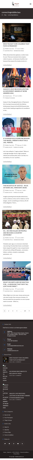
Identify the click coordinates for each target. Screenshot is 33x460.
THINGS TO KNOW (10, 98)
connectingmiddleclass (13, 15)
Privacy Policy (16, 453)
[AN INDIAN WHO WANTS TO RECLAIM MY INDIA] (5, 373)
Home (4, 452)
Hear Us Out (7, 415)
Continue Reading (7, 65)
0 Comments (18, 361)
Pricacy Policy (7, 432)
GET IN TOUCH (15, 452)
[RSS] (22, 443)
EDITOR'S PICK (9, 50)
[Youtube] (18, 443)
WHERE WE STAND (19, 50)
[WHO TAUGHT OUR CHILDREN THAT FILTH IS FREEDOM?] (5, 359)
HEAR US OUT (8, 147)
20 (25, 311)
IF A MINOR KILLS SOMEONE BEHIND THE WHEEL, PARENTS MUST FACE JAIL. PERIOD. (16, 140)
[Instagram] (14, 443)
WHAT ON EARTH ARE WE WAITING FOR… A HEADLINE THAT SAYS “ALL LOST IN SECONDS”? (16, 284)
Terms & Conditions (8, 435)
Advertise (6, 429)
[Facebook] (9, 443)
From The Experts (8, 417)
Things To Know (8, 420)
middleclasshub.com (12, 350)
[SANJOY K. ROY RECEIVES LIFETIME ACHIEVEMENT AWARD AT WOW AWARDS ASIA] (5, 396)
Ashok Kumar (8, 96)
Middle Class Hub (9, 48)
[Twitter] (5, 443)
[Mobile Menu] (30, 4)
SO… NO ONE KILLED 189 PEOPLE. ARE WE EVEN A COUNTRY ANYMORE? (15, 233)
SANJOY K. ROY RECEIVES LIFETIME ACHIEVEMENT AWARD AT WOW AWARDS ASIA (16, 91)
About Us (6, 427)
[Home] (2, 15)
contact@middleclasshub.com (15, 345)
